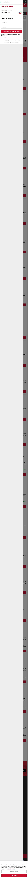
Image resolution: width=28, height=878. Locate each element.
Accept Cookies (14, 875)
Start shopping (11, 31)
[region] (14, 869)
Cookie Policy (12, 868)
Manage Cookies (14, 871)
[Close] (24, 1)
